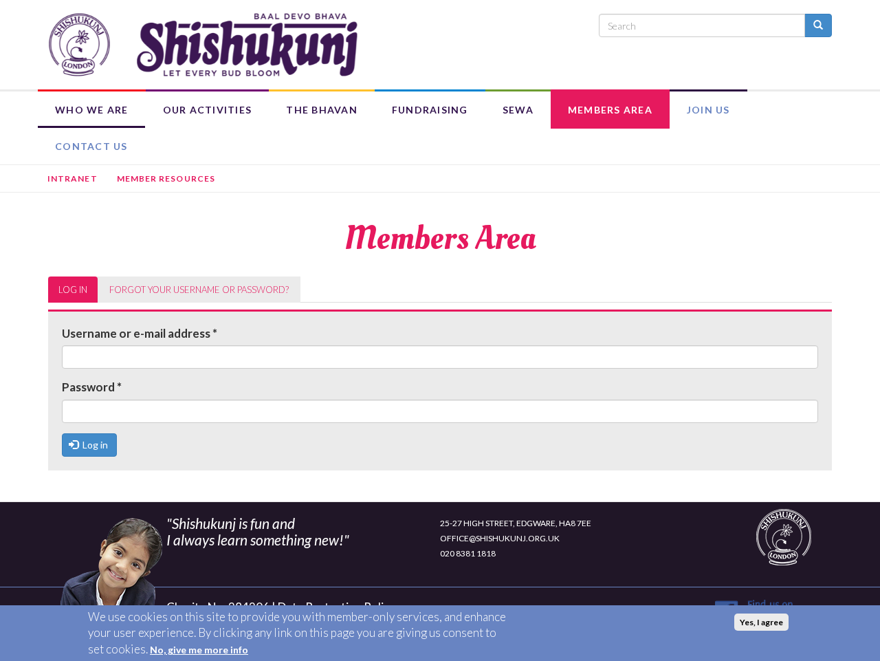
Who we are (92, 110)
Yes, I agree (761, 622)
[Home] (203, 45)
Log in (78, 293)
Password (92, 387)
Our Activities (207, 110)
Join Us (708, 110)
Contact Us (91, 146)
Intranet (72, 178)
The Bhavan (322, 110)
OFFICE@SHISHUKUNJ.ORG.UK (500, 538)
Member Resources (166, 178)
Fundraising (430, 110)
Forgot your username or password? (199, 289)
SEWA (518, 110)
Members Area (610, 110)
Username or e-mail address (139, 333)
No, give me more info (199, 649)
